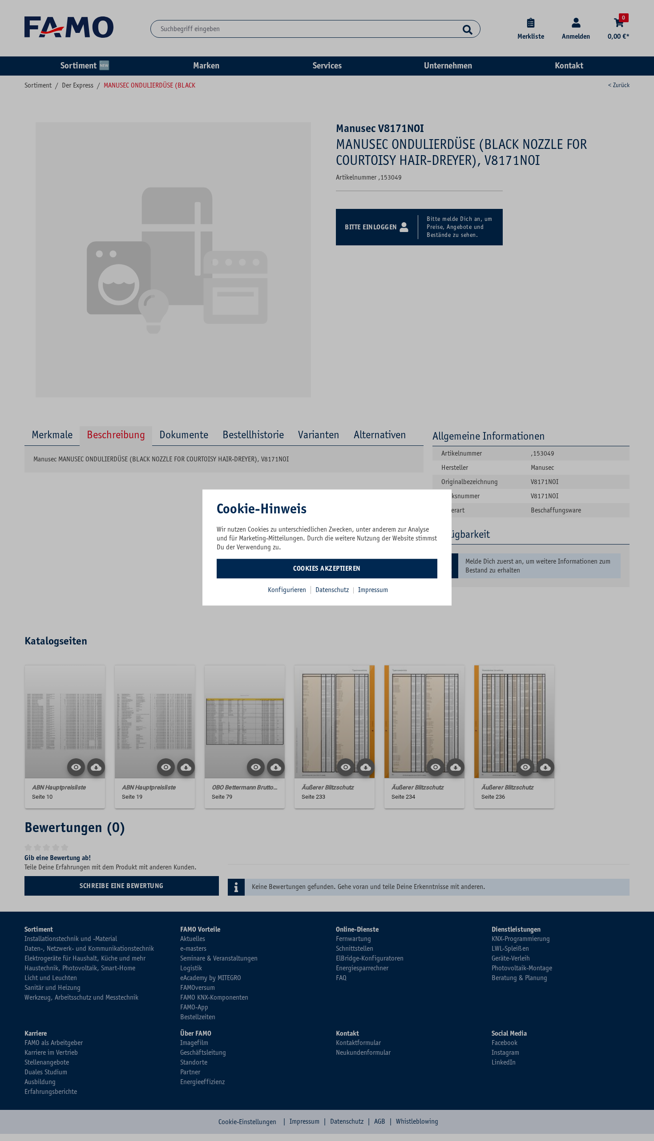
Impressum (373, 590)
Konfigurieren (287, 590)
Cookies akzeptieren (327, 568)
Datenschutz (333, 590)
